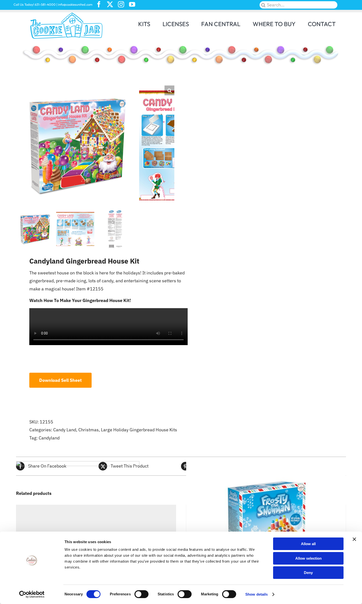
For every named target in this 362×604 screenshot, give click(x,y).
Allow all (308, 544)
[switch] (141, 594)
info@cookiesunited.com (75, 4)
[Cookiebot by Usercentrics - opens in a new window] (31, 594)
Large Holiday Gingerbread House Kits (139, 430)
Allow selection (308, 558)
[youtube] (132, 4)
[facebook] (99, 4)
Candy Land (64, 430)
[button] (169, 90)
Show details (256, 594)
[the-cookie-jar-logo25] (66, 14)
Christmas (88, 430)
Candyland (49, 438)
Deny (308, 572)
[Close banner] (354, 539)
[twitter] (110, 4)
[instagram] (121, 4)
